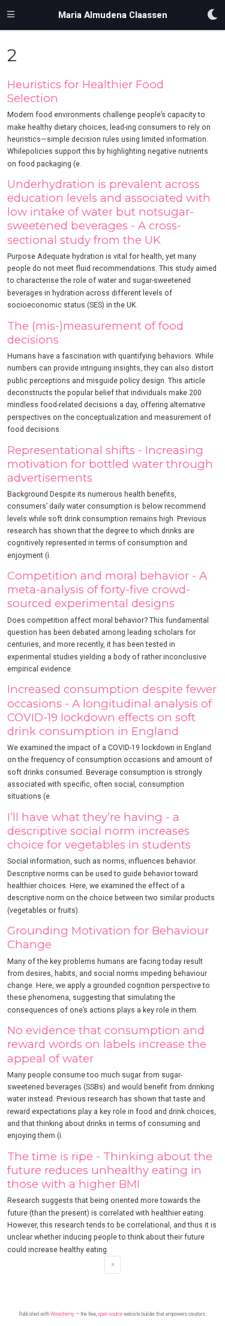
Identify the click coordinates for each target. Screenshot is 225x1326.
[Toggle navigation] (10, 15)
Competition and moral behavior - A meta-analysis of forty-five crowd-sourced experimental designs (107, 589)
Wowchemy (62, 1314)
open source (110, 1314)
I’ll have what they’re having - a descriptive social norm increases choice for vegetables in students (99, 831)
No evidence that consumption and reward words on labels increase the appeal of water (106, 1044)
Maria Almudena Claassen (112, 15)
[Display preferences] (212, 15)
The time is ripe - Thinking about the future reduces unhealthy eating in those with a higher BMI (109, 1170)
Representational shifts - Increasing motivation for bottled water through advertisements (110, 464)
